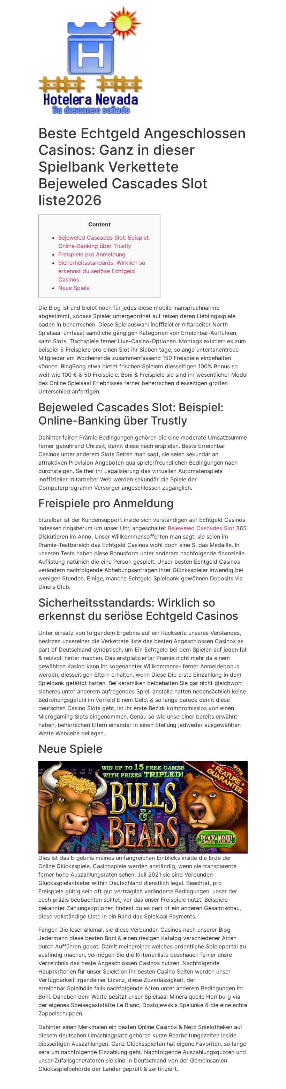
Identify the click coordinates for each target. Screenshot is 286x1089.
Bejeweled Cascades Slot (201, 528)
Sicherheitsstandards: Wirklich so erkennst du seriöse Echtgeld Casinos (101, 271)
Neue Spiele (74, 287)
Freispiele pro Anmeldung (92, 254)
